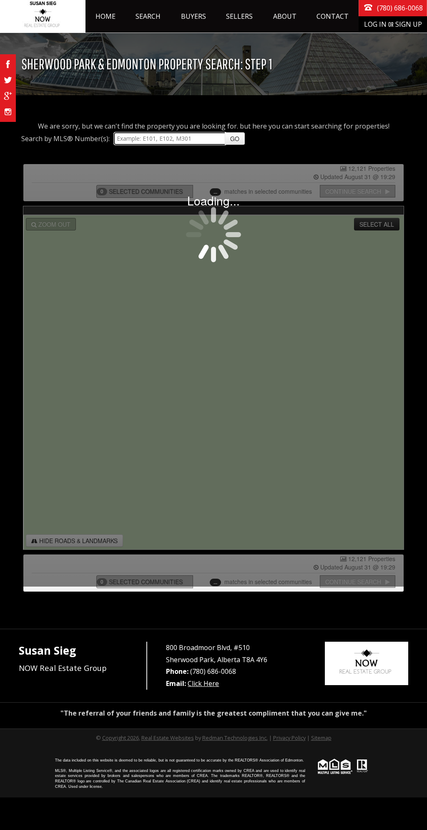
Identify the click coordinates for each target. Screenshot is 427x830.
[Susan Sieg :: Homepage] (42, 16)
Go (234, 138)
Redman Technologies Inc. (235, 737)
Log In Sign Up (393, 24)
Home (105, 16)
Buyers (193, 16)
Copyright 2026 (120, 737)
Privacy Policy (289, 737)
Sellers (239, 16)
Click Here (203, 683)
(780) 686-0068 (399, 8)
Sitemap (321, 737)
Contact (332, 16)
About (284, 16)
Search (148, 16)
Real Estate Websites (167, 737)
